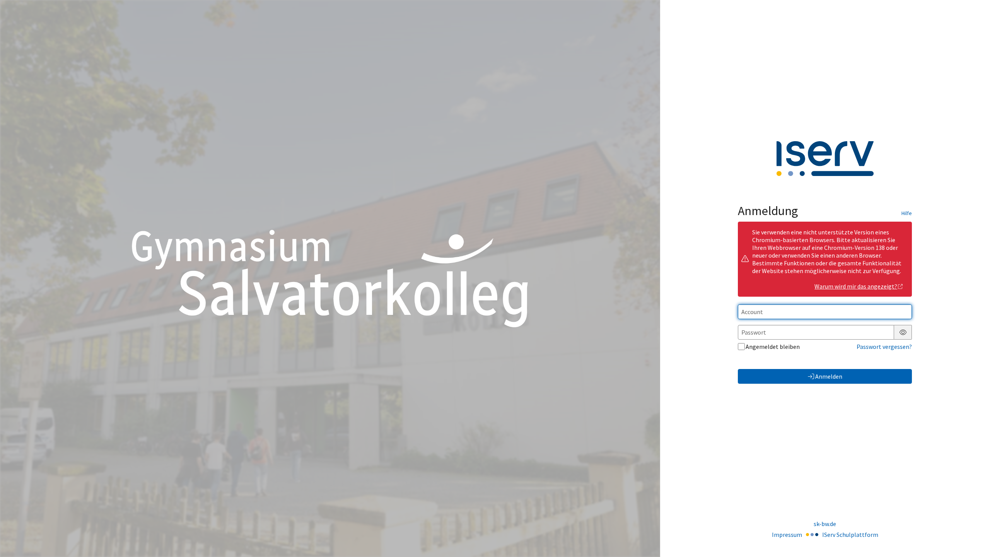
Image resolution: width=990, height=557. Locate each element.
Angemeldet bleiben (773, 346)
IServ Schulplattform (850, 534)
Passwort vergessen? (884, 346)
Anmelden (828, 376)
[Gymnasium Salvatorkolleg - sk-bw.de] (330, 278)
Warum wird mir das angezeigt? (855, 286)
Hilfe (906, 213)
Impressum (787, 534)
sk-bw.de (825, 524)
